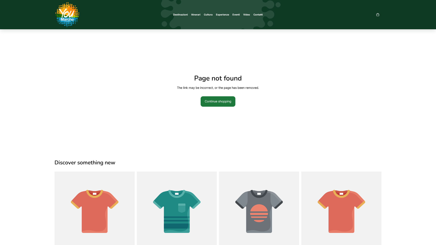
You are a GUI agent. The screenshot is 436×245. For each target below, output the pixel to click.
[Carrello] (378, 14)
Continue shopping (218, 101)
